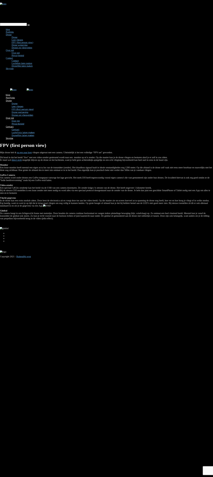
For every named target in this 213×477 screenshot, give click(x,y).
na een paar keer (24, 152)
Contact (9, 58)
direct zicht (17, 160)
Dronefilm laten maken (22, 66)
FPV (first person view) (22, 42)
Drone (9, 34)
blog (8, 29)
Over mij (10, 50)
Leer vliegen (17, 40)
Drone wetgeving (20, 45)
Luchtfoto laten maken (22, 63)
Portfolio (10, 32)
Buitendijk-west (23, 256)
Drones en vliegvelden (22, 47)
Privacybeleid (18, 55)
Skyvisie (10, 68)
